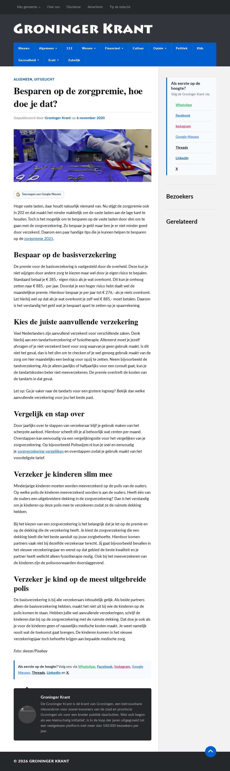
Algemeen (46, 48)
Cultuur (138, 48)
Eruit (52, 60)
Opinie (158, 48)
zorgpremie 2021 (38, 239)
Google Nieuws (187, 137)
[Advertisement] (191, 368)
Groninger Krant (58, 118)
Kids (200, 48)
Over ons (53, 7)
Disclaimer (73, 7)
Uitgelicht (44, 79)
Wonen (87, 48)
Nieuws (24, 48)
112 (69, 48)
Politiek (182, 48)
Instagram (122, 666)
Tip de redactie (120, 7)
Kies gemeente (27, 7)
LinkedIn (54, 673)
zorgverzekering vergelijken (41, 451)
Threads (38, 673)
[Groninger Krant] (83, 28)
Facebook (105, 666)
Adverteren (95, 7)
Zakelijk (74, 60)
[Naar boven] (210, 751)
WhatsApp (86, 666)
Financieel (112, 48)
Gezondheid (27, 60)
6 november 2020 (91, 118)
